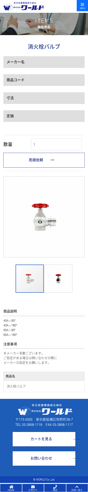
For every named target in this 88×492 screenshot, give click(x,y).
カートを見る (41, 439)
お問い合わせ (41, 458)
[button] (7, 216)
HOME (11, 490)
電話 (55, 490)
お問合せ (32, 490)
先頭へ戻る (77, 490)
